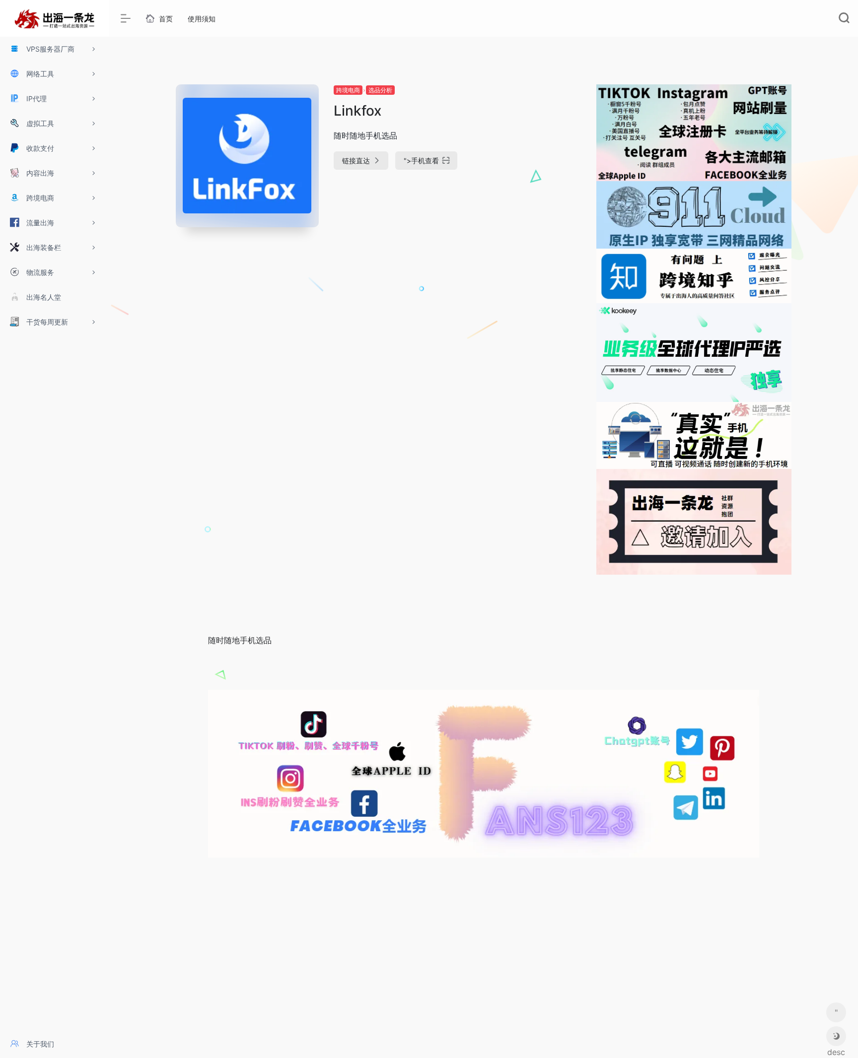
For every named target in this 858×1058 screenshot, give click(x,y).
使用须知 (201, 18)
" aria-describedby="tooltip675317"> (836, 1014)
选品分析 (380, 90)
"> (421, 160)
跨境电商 (348, 90)
